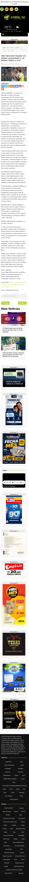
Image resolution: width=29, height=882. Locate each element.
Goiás (11, 828)
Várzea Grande (8, 873)
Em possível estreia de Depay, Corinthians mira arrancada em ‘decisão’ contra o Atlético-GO (13, 284)
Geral (23, 775)
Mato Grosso (6, 839)
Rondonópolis (6, 859)
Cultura (22, 765)
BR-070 (16, 811)
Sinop (15, 859)
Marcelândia (21, 835)
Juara (14, 832)
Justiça (23, 778)
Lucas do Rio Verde (8, 835)
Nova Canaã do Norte (18, 842)
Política (18, 789)
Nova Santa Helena (19, 845)
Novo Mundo (8, 849)
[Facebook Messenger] (14, 86)
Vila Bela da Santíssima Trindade (14, 869)
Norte (5, 842)
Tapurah (6, 866)
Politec (4, 789)
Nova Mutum (7, 845)
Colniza (23, 821)
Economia (7, 772)
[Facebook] (2, 86)
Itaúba (5, 832)
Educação (20, 772)
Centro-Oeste (21, 818)
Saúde (12, 792)
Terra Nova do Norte (19, 866)
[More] (2, 89)
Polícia (11, 789)
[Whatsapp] (8, 86)
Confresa (14, 825)
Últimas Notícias (14, 799)
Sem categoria (8, 796)
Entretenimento (6, 775)
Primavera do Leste (20, 856)
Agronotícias (9, 761)
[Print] (11, 86)
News (14, 782)
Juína (22, 832)
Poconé (22, 852)
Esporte (19, 64)
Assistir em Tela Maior (9, 486)
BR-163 (23, 811)
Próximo (21, 303)
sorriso (23, 859)
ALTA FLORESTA (8, 808)
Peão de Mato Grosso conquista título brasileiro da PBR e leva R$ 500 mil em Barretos (13, 354)
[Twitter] (5, 86)
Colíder (5, 825)
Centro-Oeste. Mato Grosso (10, 821)
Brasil (20, 815)
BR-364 (8, 815)
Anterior (6, 303)
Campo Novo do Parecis (9, 818)
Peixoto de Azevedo (9, 852)
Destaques (20, 768)
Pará (21, 849)
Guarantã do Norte (20, 828)
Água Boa (21, 873)
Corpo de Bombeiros (9, 765)
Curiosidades (8, 768)
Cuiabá (22, 825)
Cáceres (5, 828)
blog (21, 761)
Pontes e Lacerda (7, 856)
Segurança (21, 792)
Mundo (23, 839)
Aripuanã (21, 808)
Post (24, 789)
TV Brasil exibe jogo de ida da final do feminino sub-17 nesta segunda (13, 330)
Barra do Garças (7, 811)
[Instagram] (20, 86)
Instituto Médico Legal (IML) (10, 778)
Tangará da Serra (19, 863)
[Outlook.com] (17, 86)
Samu (4, 792)
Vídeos (21, 796)
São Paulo (6, 863)
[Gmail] (23, 86)
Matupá (15, 839)
